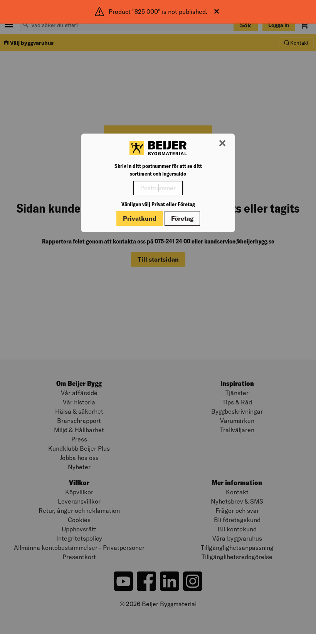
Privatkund (139, 218)
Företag (182, 218)
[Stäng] (216, 11)
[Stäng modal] (222, 143)
